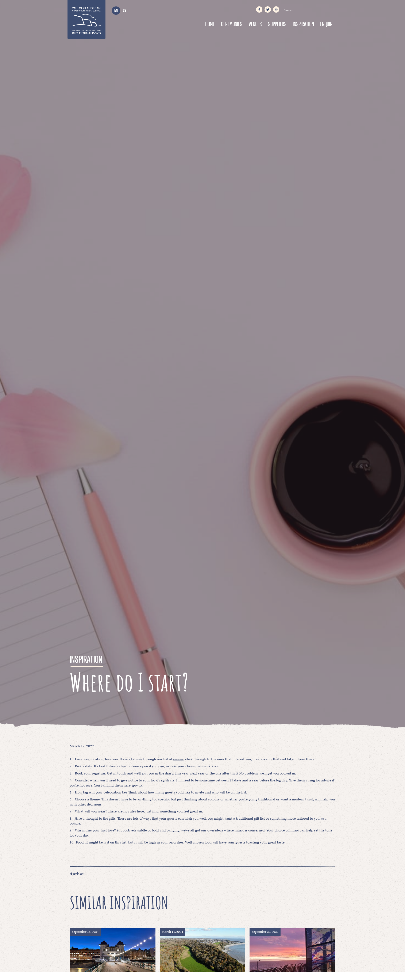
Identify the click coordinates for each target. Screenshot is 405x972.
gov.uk (137, 785)
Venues (255, 24)
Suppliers (277, 24)
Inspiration (303, 24)
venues (178, 759)
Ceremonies (231, 24)
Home (210, 24)
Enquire (327, 24)
